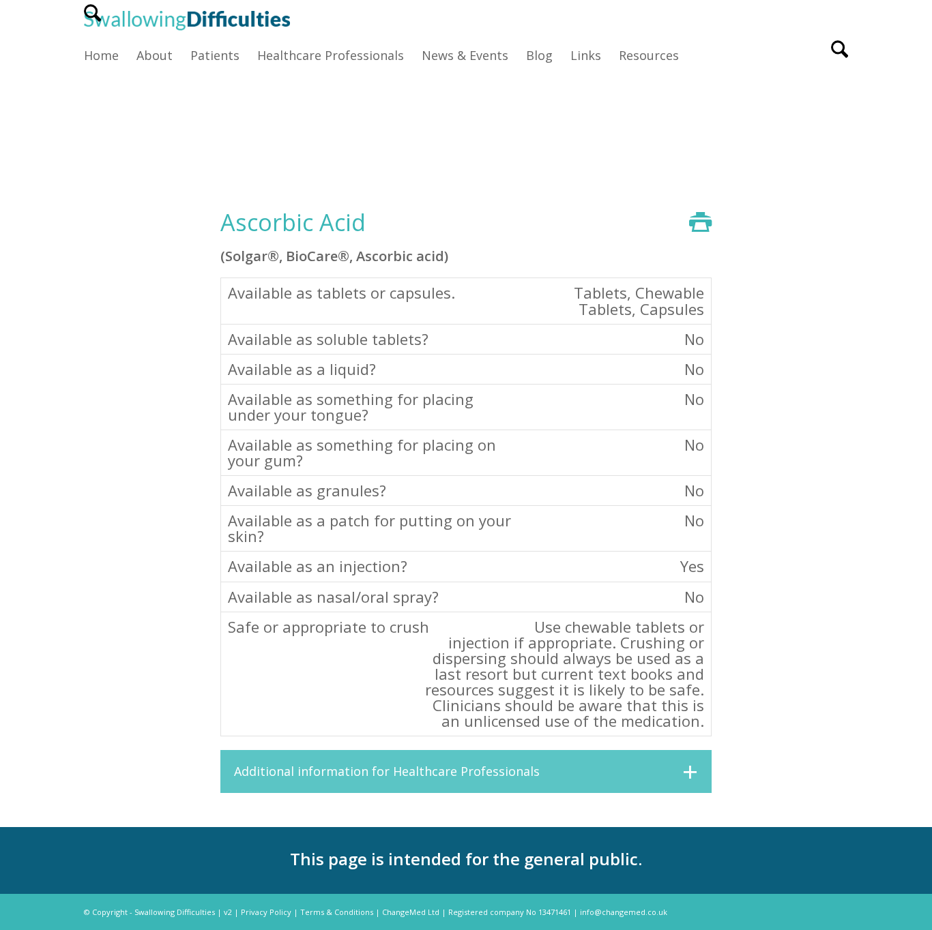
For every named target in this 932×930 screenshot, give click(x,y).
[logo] (187, 19)
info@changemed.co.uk (623, 912)
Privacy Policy (266, 912)
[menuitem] (92, 19)
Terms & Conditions (336, 912)
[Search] (92, 19)
